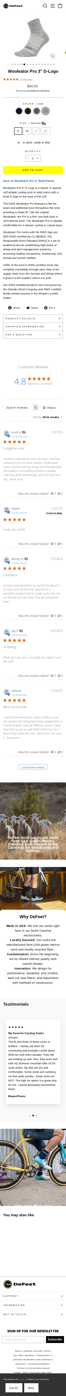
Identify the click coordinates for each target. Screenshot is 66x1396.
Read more (16, 479)
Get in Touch (14, 1314)
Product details (21, 318)
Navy (19, 111)
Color (33, 103)
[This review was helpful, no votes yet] (52, 494)
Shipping (20, 91)
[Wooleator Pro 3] (5, 1263)
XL (45, 131)
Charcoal (28, 111)
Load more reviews (33, 767)
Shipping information (25, 326)
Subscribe (55, 1339)
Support (10, 1296)
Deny (31, 1388)
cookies (22, 1379)
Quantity (33, 151)
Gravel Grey (36, 111)
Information (14, 1305)
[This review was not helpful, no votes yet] (59, 494)
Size (30, 123)
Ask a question (19, 334)
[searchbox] (17, 407)
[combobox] (48, 417)
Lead (45, 111)
